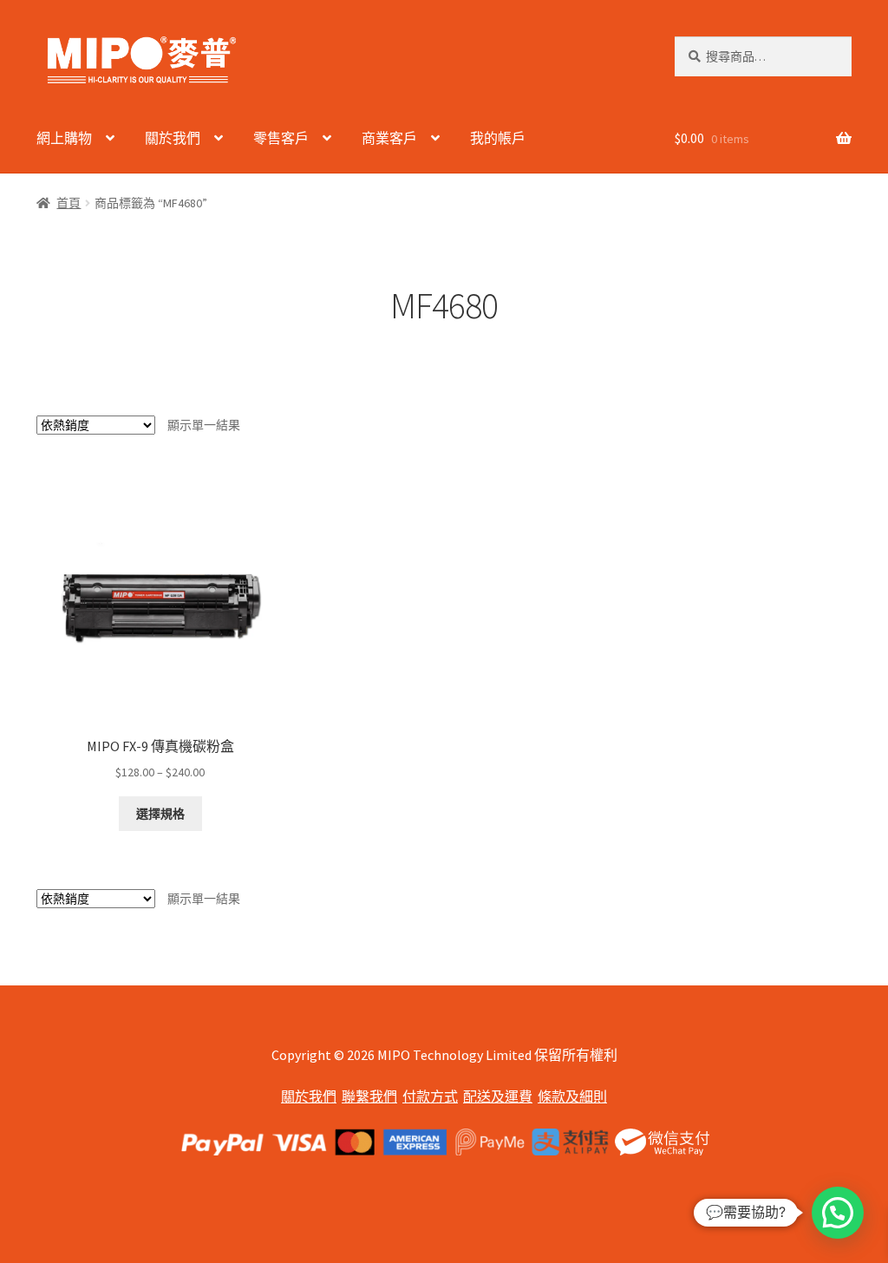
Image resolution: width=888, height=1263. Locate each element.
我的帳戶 (498, 138)
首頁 (68, 203)
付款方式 (430, 1096)
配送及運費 (497, 1096)
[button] (838, 1213)
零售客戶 (281, 138)
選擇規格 (160, 813)
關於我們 (172, 138)
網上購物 (64, 138)
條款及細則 (572, 1096)
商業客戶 (389, 138)
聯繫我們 (369, 1096)
